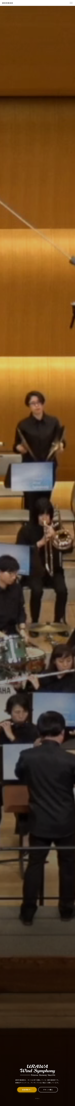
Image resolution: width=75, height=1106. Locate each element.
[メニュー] (71, 3)
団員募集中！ (27, 1090)
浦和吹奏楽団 (7, 3)
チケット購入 (48, 1090)
